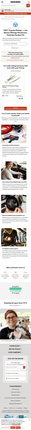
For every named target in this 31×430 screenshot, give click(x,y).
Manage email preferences (15, 403)
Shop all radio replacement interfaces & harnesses (15, 108)
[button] (29, 326)
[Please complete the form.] (24, 367)
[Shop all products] (2, 2)
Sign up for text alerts (13, 373)
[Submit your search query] (28, 5)
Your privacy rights (15, 392)
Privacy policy (15, 389)
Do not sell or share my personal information (15, 398)
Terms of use (12, 408)
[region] (15, 326)
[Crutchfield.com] (15, 2)
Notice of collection (15, 400)
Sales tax (5, 408)
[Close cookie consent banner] (29, 419)
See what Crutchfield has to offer (15, 60)
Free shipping (15, 13)
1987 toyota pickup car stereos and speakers (15, 17)
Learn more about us (15, 305)
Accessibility (19, 408)
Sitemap (25, 408)
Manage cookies (15, 395)
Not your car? (14, 48)
